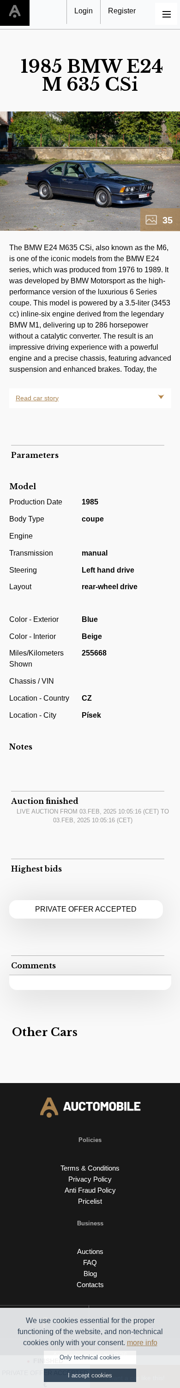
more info (142, 1343)
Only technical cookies (90, 1357)
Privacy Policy (90, 1179)
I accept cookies (90, 1375)
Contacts (90, 1284)
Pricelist (90, 1201)
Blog (90, 1273)
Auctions (90, 1251)
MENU (166, 14)
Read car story (37, 398)
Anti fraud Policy (90, 1190)
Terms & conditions (90, 1168)
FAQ (90, 1262)
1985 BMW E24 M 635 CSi (92, 75)
